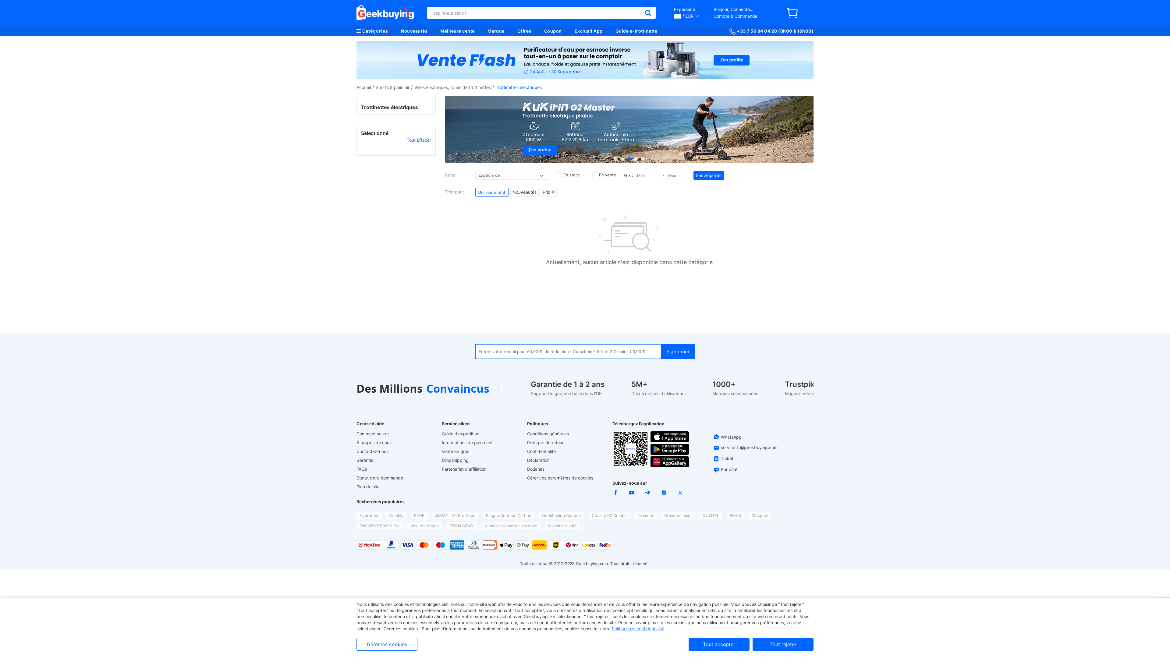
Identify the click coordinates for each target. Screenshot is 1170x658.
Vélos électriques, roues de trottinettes (452, 87)
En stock (571, 174)
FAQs (361, 469)
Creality (396, 515)
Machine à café (562, 525)
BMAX (735, 515)
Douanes (535, 469)
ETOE (419, 515)
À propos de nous (374, 442)
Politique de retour (545, 442)
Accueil (363, 87)
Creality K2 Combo (609, 515)
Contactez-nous (372, 451)
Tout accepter (719, 644)
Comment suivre (372, 433)
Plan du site (368, 486)
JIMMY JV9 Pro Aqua (455, 515)
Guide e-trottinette (636, 31)
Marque (496, 31)
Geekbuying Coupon (561, 515)
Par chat (729, 469)
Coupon (553, 31)
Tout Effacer (419, 140)
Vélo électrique (424, 525)
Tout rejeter (783, 644)
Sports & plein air (393, 87)
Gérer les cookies (387, 644)
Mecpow (760, 515)
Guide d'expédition (460, 433)
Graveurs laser (678, 515)
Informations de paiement (467, 442)
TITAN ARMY (462, 525)
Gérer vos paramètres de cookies (560, 477)
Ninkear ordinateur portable (510, 525)
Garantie (364, 460)
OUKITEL (711, 515)
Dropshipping (455, 460)
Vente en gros (455, 451)
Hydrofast (369, 515)
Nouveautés (414, 31)
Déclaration (538, 460)
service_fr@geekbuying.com (749, 447)
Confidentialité (541, 451)
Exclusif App (589, 31)
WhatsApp (731, 437)
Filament (645, 515)
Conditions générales (548, 433)
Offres (524, 31)
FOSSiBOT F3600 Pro (380, 525)
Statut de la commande (379, 477)
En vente (607, 174)
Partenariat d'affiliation (464, 469)
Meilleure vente (457, 31)
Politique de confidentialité (638, 628)
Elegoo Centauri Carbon (508, 515)
